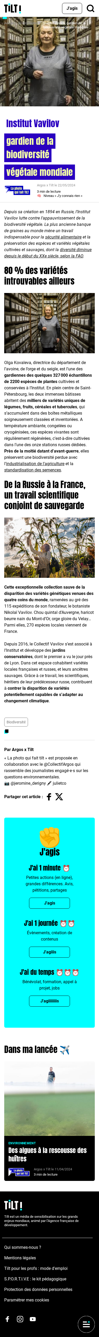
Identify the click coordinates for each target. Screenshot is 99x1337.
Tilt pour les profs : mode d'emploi (36, 1268)
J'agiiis (49, 952)
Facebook (49, 797)
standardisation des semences (32, 470)
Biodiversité (16, 722)
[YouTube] (33, 1319)
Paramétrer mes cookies (26, 1300)
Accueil (9, 23)
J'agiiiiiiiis (49, 1000)
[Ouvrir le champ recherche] (90, 8)
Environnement (29, 23)
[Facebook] (7, 1319)
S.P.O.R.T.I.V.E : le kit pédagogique (35, 1278)
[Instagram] (20, 1319)
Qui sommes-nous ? (22, 1247)
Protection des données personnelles (38, 1289)
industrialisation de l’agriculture (35, 463)
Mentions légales (20, 1257)
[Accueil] (12, 8)
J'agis (72, 8)
